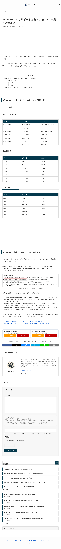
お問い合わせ (51, 540)
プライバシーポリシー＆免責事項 (30, 540)
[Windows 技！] (30, 5)
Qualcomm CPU (13, 81)
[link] (22, 373)
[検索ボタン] (59, 5)
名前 (5, 428)
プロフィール (43, 540)
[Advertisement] (30, 39)
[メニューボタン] (2, 5)
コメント (7, 395)
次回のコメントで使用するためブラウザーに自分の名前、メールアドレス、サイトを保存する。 (30, 433)
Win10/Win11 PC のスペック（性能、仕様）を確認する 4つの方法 (23, 321)
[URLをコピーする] (54, 345)
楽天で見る (23, 335)
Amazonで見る (10, 335)
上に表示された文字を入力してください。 (14, 440)
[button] (7, 345)
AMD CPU (11, 85)
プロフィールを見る (26, 370)
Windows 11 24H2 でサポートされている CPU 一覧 (21, 78)
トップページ (10, 540)
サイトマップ (18, 540)
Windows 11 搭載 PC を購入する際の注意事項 (19, 87)
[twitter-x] (25, 373)
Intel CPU (11, 83)
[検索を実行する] (57, 463)
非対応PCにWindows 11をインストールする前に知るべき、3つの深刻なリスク (26, 323)
